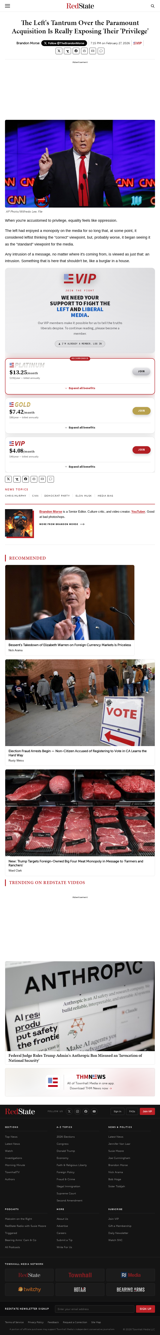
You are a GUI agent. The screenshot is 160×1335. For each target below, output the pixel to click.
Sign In (117, 1111)
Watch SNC (115, 1240)
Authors (10, 1179)
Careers (61, 1233)
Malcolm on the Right (18, 1218)
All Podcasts (12, 1247)
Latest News (12, 1143)
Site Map (96, 1322)
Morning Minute (15, 1165)
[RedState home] (20, 1111)
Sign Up (145, 1308)
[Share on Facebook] (76, 51)
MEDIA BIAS (105, 495)
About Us (62, 1218)
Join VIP (147, 1111)
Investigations (13, 1158)
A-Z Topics (64, 1127)
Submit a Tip (64, 1240)
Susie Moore (116, 1150)
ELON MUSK (84, 495)
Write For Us (64, 1247)
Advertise (62, 1225)
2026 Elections (66, 1136)
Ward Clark (15, 870)
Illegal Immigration (68, 1186)
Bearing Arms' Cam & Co (20, 1240)
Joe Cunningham (119, 1158)
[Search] (153, 5)
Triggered (11, 1233)
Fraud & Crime (66, 1179)
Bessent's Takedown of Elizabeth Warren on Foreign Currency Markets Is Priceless (70, 645)
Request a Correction (75, 1322)
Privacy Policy (36, 1322)
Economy (62, 1158)
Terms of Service (14, 1322)
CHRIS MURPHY (15, 495)
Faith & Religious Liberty (72, 1165)
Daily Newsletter (118, 1233)
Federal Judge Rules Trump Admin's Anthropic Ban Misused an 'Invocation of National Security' (75, 1058)
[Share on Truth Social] (67, 51)
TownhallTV (12, 1172)
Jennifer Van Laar (119, 1143)
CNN (35, 495)
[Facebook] (85, 1111)
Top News (11, 1136)
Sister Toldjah (116, 1186)
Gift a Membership (119, 1225)
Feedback (53, 1322)
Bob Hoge (114, 1179)
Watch (9, 1150)
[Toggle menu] (7, 6)
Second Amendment (69, 1200)
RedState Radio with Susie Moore (25, 1225)
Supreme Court (66, 1193)
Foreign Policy (65, 1172)
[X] (69, 1111)
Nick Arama (15, 650)
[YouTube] (94, 1111)
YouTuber (138, 511)
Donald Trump (66, 1150)
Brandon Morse (28, 43)
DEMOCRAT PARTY (57, 495)
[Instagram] (77, 1111)
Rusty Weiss (16, 760)
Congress (63, 1143)
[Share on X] (59, 51)
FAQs (132, 1111)
